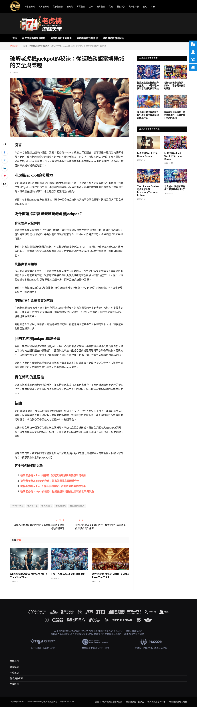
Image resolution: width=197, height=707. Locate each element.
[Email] (5, 184)
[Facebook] (5, 152)
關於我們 (14, 661)
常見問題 (14, 684)
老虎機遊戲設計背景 (87, 38)
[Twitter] (5, 160)
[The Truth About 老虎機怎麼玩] (69, 559)
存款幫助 (14, 667)
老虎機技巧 (46, 505)
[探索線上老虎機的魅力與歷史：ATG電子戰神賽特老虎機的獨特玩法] (148, 72)
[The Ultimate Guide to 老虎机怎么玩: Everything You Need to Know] (148, 176)
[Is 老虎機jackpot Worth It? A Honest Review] (175, 143)
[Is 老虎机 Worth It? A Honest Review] (148, 143)
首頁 (14, 38)
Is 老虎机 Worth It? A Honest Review (147, 154)
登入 (145, 6)
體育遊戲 (101, 6)
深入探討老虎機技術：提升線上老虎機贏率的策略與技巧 (148, 115)
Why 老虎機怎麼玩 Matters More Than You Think (28, 576)
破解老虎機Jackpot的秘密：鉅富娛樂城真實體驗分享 (49, 480)
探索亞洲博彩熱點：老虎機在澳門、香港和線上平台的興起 (174, 115)
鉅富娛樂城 (30, 6)
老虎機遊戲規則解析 (113, 38)
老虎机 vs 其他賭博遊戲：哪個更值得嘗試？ (175, 188)
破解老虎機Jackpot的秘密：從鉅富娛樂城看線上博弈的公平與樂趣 (57, 491)
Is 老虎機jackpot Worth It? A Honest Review (173, 156)
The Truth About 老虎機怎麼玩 (68, 574)
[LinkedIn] (5, 168)
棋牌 (91, 6)
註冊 (153, 6)
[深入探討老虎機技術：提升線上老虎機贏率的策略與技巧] (148, 101)
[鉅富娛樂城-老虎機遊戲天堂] (40, 23)
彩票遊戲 (81, 6)
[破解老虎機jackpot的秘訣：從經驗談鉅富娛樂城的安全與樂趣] (69, 107)
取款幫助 (14, 672)
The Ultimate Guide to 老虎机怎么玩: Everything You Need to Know (148, 190)
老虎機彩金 (32, 505)
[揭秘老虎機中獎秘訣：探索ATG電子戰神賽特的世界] (175, 72)
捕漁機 (70, 6)
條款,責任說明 (16, 678)
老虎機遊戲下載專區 (61, 38)
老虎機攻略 (61, 505)
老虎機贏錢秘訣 (77, 505)
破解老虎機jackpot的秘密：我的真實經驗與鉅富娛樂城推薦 (53, 475)
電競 (111, 6)
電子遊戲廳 (58, 6)
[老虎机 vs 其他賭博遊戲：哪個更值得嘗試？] (175, 176)
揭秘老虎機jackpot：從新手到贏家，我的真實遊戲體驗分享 (53, 486)
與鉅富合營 (134, 6)
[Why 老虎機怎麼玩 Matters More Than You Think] (29, 559)
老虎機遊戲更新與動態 (34, 38)
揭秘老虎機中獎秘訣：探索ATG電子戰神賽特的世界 (174, 85)
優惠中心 (121, 6)
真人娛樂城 (44, 6)
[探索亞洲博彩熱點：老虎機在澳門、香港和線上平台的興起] (175, 101)
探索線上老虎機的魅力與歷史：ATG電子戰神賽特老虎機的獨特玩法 (148, 85)
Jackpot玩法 (18, 505)
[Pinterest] (5, 176)
